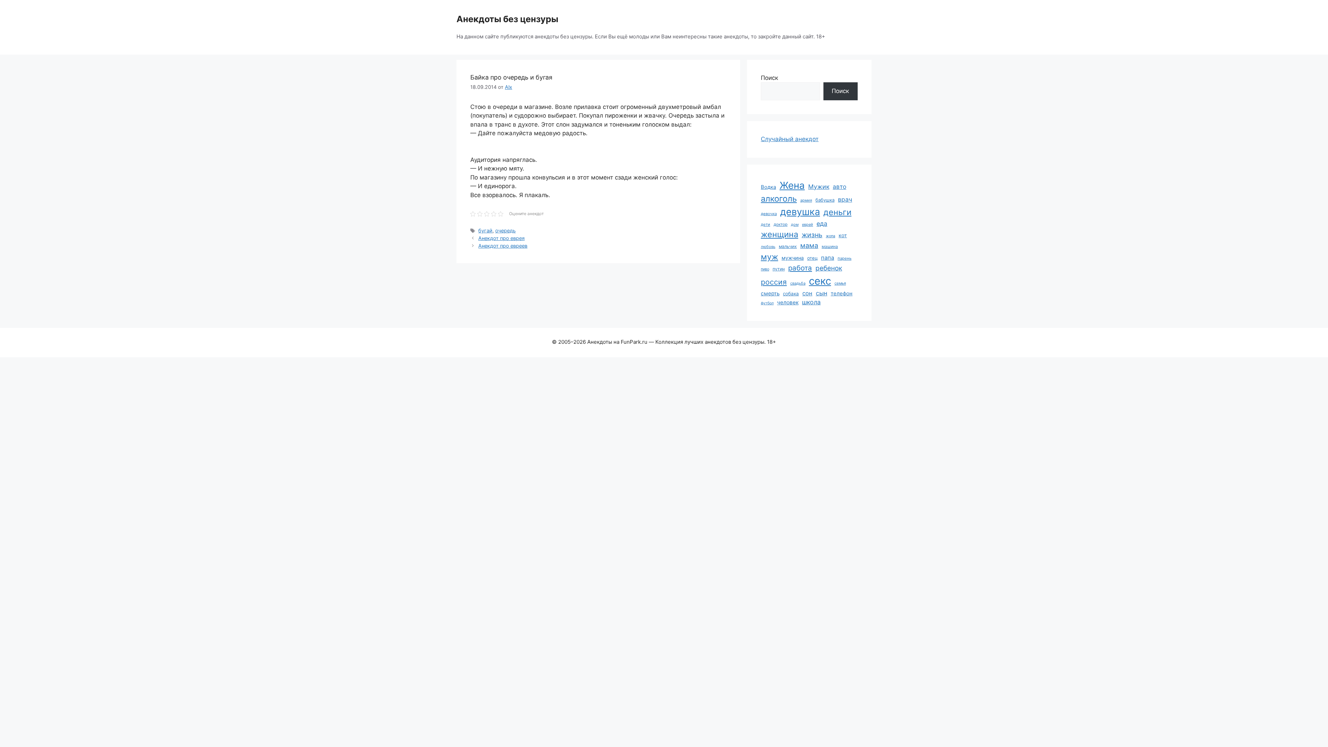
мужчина (793, 258)
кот (843, 235)
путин (779, 268)
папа (827, 257)
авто (839, 186)
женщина (779, 234)
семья (840, 283)
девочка (769, 213)
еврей (807, 224)
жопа (830, 235)
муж (769, 257)
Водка (768, 187)
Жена (792, 185)
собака (791, 293)
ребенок (828, 268)
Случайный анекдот (790, 139)
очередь (505, 230)
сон (807, 293)
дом (795, 224)
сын (821, 293)
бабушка (824, 200)
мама (809, 245)
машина (830, 246)
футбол (767, 303)
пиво (765, 269)
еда (822, 223)
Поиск (769, 77)
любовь (768, 246)
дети (765, 224)
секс (820, 281)
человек (788, 302)
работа (800, 268)
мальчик (788, 246)
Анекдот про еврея (501, 238)
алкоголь (779, 199)
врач (845, 199)
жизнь (812, 235)
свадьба (797, 283)
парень (844, 258)
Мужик (818, 186)
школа (811, 302)
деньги (837, 212)
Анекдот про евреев (502, 246)
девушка (800, 212)
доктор (780, 224)
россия (774, 282)
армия (806, 200)
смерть (770, 293)
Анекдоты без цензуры (507, 19)
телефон (841, 293)
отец (812, 258)
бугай (485, 230)
